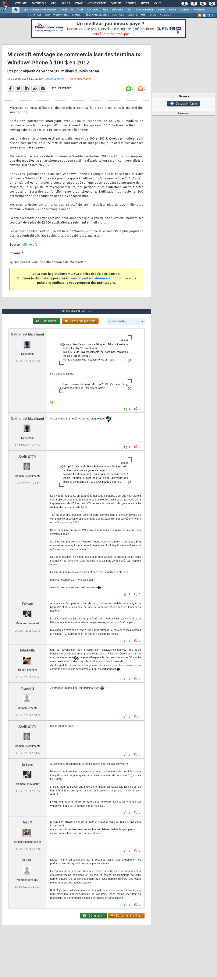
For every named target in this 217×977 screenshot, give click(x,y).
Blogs (65, 3)
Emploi (115, 3)
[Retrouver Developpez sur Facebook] (208, 15)
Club (157, 3)
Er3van (27, 604)
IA (72, 9)
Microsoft (93, 9)
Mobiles (185, 9)
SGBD (161, 9)
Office (172, 9)
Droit (144, 3)
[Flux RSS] (200, 15)
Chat (78, 3)
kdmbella (27, 650)
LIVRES (76, 14)
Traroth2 (27, 688)
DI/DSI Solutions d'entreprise (39, 9)
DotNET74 (27, 456)
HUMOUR (165, 14)
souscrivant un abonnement (92, 279)
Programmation (145, 9)
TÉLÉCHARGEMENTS (96, 14)
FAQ (54, 3)
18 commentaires (80, 79)
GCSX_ (27, 860)
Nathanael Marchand (27, 334)
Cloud (63, 9)
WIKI (143, 14)
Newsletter (96, 3)
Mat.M (27, 822)
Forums (21, 3)
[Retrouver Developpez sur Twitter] (204, 15)
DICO (153, 14)
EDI (129, 9)
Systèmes (199, 9)
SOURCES (118, 14)
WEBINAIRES (61, 14)
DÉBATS (132, 14)
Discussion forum (185, 103)
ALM (80, 9)
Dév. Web (117, 9)
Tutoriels (38, 3)
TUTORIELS (35, 14)
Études (130, 3)
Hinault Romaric (53, 79)
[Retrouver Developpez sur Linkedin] (213, 15)
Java (105, 9)
